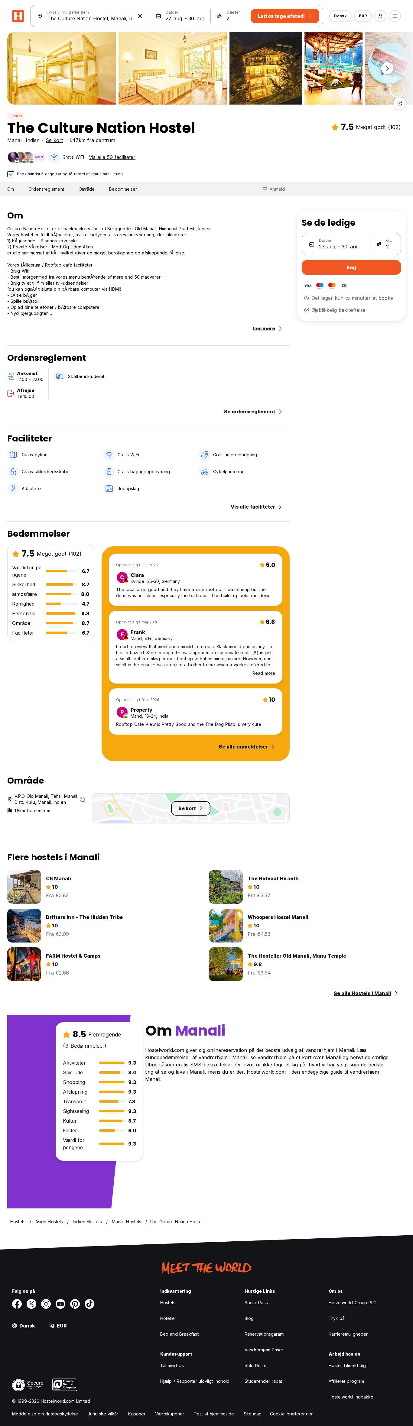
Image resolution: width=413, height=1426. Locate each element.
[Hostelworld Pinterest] (75, 1304)
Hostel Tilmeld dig (347, 1365)
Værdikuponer (169, 1413)
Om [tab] (10, 189)
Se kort (54, 140)
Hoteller (168, 1318)
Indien (33, 140)
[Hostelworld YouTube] (60, 1304)
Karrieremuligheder (348, 1334)
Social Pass (256, 1302)
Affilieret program (346, 1381)
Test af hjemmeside (214, 1413)
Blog (249, 1318)
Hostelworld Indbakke (351, 1396)
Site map (253, 1413)
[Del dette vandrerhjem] (400, 103)
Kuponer (137, 1413)
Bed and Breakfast (179, 1334)
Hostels (167, 1302)
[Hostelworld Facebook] (17, 1304)
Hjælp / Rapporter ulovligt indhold (194, 1381)
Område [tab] (87, 189)
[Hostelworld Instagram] (46, 1304)
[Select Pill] (380, 16)
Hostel (16, 116)
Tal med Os (172, 1365)
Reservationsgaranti (265, 1334)
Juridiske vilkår (103, 1413)
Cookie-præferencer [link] (291, 1413)
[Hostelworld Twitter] (31, 1304)
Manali (14, 140)
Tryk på (337, 1318)
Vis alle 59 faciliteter (112, 157)
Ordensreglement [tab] (46, 189)
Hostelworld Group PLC (352, 1302)
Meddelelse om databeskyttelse (45, 1413)
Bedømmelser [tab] (123, 189)
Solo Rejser (256, 1365)
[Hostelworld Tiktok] (89, 1304)
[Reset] (140, 16)
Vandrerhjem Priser (264, 1349)
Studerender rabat (263, 1381)
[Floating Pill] (387, 68)
